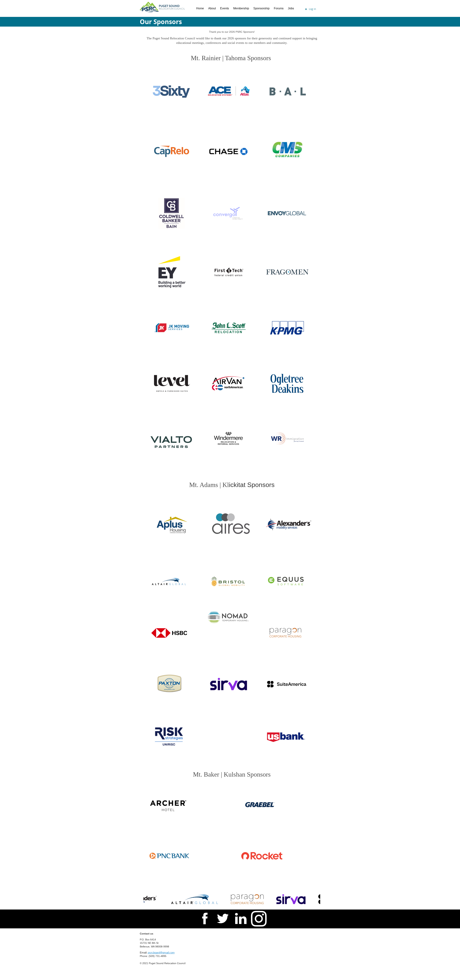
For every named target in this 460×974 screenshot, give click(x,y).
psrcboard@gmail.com (161, 952)
